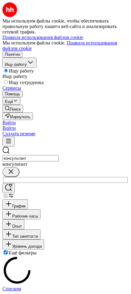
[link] (12, 108)
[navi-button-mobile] (8, 141)
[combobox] (30, 158)
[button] (9, 122)
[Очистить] (10, 172)
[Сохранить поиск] (8, 188)
